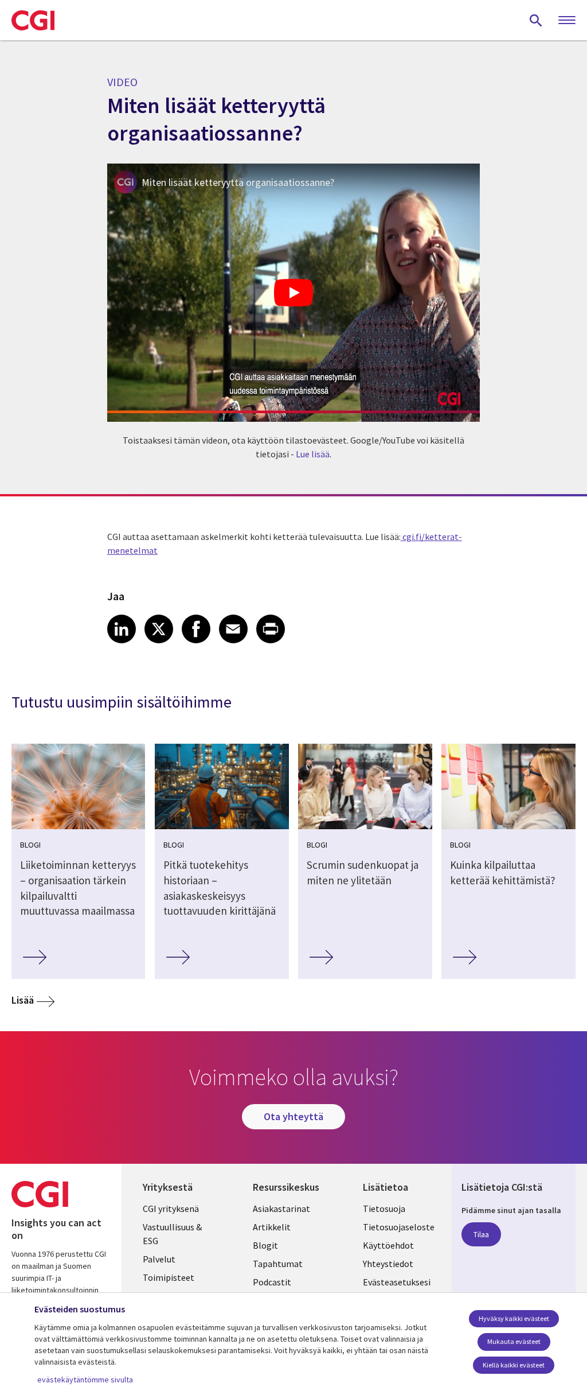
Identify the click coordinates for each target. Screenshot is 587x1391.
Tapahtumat (278, 1263)
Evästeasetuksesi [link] (397, 1282)
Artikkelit (272, 1227)
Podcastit (272, 1282)
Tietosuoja (384, 1208)
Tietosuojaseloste (399, 1227)
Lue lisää (313, 454)
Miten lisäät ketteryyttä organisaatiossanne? (238, 182)
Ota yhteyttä (293, 1116)
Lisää (22, 1000)
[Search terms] (536, 20)
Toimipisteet (168, 1277)
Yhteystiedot (388, 1263)
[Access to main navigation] (567, 20)
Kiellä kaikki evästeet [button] (514, 1365)
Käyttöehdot (388, 1245)
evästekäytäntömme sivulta (85, 1379)
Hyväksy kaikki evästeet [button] (514, 1318)
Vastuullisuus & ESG (172, 1233)
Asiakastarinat (281, 1208)
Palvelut (159, 1259)
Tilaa (481, 1234)
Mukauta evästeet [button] (514, 1341)
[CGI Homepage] (32, 20)
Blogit (265, 1245)
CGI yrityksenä (171, 1208)
